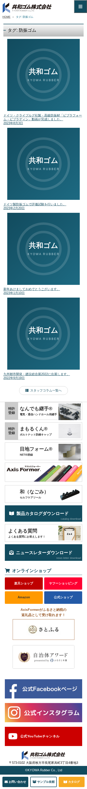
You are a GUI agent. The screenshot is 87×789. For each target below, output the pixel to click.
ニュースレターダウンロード (48, 554)
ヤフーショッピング (63, 583)
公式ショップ (63, 597)
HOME (6, 16)
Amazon (24, 597)
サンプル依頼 (46, 781)
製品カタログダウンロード (48, 515)
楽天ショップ (23, 583)
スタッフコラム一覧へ (46, 390)
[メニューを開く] (80, 6)
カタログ (74, 781)
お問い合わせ (17, 781)
